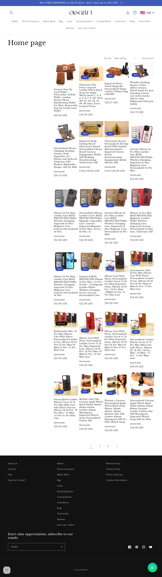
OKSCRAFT (84, 570)
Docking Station (65, 491)
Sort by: (108, 58)
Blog (59, 508)
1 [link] (91, 446)
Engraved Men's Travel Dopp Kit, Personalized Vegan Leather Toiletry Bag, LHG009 (117, 89)
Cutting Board (64, 496)
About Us (12, 463)
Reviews (61, 519)
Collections (63, 502)
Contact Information (116, 480)
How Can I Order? (17, 480)
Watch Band (63, 474)
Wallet (60, 463)
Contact (12, 469)
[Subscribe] (61, 547)
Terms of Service (114, 474)
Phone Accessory (65, 469)
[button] (11, 12)
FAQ (10, 474)
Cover (60, 485)
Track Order (63, 513)
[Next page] (116, 446)
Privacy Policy (113, 469)
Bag (59, 480)
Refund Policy (113, 463)
